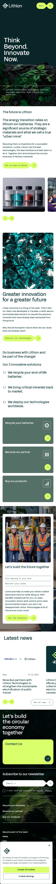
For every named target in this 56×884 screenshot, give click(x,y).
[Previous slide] (5, 218)
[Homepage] (12, 5)
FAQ (5, 840)
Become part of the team (15, 832)
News (5, 836)
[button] (50, 783)
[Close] (49, 845)
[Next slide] (11, 218)
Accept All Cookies (26, 869)
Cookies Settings (26, 876)
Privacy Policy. (44, 790)
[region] (26, 863)
